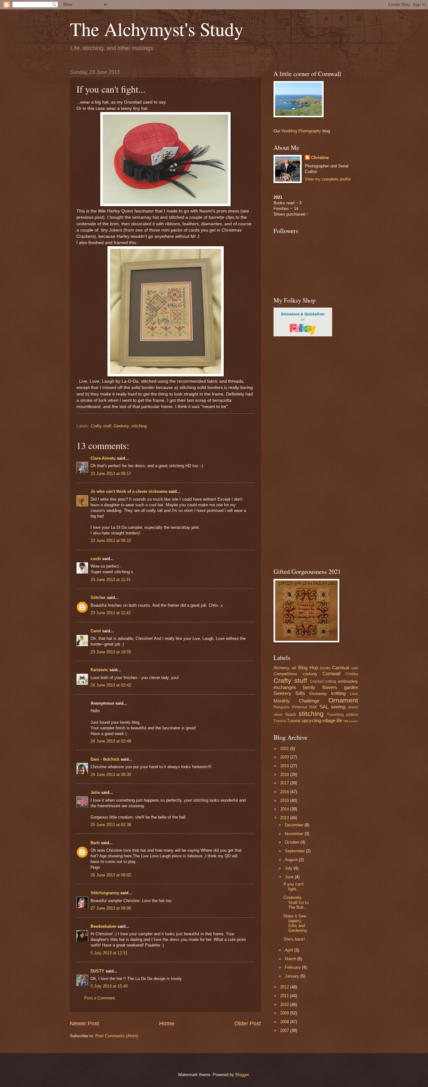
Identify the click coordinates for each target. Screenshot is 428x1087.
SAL (324, 706)
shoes (353, 707)
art (294, 668)
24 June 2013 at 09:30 (111, 774)
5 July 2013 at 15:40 (109, 986)
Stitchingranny (105, 893)
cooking (310, 673)
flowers (329, 687)
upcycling (311, 720)
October (292, 842)
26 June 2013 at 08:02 (111, 875)
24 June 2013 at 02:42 (111, 685)
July (289, 868)
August (292, 859)
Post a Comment (99, 998)
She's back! (294, 939)
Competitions (285, 673)
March (291, 959)
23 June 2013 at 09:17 (111, 473)
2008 (285, 1021)
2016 (285, 791)
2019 (285, 765)
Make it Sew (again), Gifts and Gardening (295, 923)
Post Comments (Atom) (116, 1035)
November (295, 833)
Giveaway (318, 693)
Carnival (340, 667)
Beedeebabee (103, 926)
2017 (285, 783)
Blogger (242, 1074)
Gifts (300, 693)
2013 (285, 817)
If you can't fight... (294, 886)
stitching (139, 426)
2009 (285, 1013)
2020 (285, 757)
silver (278, 715)
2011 (285, 995)
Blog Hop (308, 667)
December (295, 825)
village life (332, 720)
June (290, 877)
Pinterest (299, 707)
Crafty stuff (101, 426)
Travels (280, 721)
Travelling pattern (342, 715)
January (292, 976)
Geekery (121, 426)
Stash (290, 714)
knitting (338, 693)
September (295, 851)
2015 (285, 800)
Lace (354, 694)
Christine (320, 157)
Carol (96, 631)
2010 (285, 1004)
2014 (285, 809)
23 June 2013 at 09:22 (111, 540)
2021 (285, 748)
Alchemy (282, 668)
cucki (96, 558)
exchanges (285, 687)
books (325, 668)
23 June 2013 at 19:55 (111, 652)
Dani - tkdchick (105, 759)
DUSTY (97, 971)
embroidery (348, 681)
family (309, 687)
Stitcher (98, 597)
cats (354, 668)
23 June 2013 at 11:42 (111, 612)
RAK (313, 707)
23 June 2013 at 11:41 (111, 579)
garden (351, 687)
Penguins (282, 707)
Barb (95, 842)
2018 (285, 774)
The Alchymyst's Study (156, 28)
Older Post (247, 1023)
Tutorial (293, 720)
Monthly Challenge (296, 700)
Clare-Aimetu (103, 458)
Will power (350, 721)
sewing (338, 706)
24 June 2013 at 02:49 (111, 741)
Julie (95, 792)
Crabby (352, 674)
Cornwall (331, 673)
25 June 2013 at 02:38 (111, 824)
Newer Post (84, 1023)
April (289, 950)
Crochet (316, 681)
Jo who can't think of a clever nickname (129, 491)
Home (166, 1023)
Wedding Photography (301, 131)
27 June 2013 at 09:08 (111, 908)
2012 (285, 987)
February (293, 967)
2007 (285, 1030)
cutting (330, 681)
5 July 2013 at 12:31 (109, 953)
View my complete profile (328, 179)
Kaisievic (99, 669)
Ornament (343, 700)
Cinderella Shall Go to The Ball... (296, 902)
